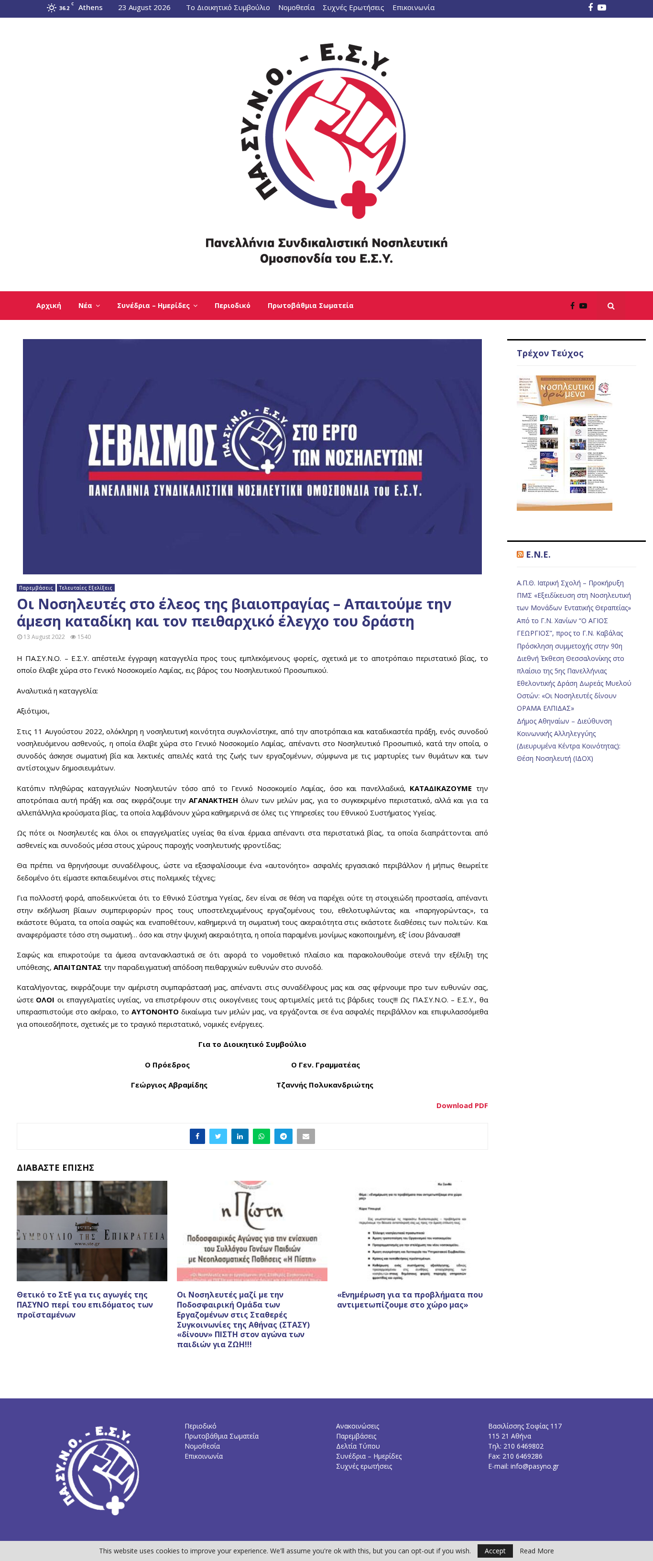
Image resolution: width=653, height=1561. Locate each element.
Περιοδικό (232, 305)
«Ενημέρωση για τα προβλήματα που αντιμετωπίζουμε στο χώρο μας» (410, 1299)
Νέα (85, 305)
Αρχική (48, 305)
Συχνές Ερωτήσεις (353, 7)
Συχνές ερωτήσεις (364, 1466)
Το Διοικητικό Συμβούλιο (228, 7)
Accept (495, 1550)
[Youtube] (585, 305)
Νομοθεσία (296, 7)
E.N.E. (538, 554)
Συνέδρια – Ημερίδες (153, 305)
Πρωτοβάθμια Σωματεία (311, 305)
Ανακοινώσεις (357, 1425)
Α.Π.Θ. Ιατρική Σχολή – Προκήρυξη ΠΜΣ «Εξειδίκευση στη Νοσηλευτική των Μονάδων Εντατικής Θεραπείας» (574, 595)
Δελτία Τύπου (358, 1446)
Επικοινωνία (413, 7)
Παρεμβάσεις (36, 587)
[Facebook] (574, 305)
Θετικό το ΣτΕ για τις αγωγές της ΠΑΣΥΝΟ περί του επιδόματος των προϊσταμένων (85, 1304)
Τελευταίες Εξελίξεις (85, 587)
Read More (537, 1551)
